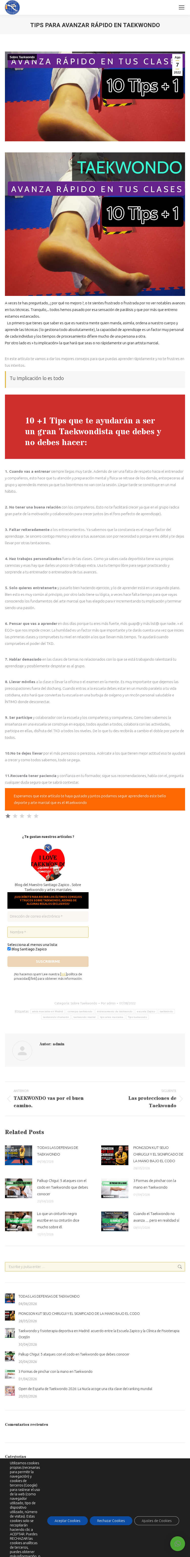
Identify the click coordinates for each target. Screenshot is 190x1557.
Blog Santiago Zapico (29, 949)
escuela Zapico (146, 1011)
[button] (177, 1543)
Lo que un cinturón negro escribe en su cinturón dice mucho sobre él (58, 1220)
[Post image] (18, 1155)
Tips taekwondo (137, 1017)
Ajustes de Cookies (157, 1521)
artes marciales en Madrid (47, 1011)
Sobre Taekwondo (22, 57)
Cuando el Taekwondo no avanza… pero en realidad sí (156, 1217)
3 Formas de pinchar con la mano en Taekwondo (154, 1183)
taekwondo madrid (84, 1017)
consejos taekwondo (80, 1011)
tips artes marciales (111, 1017)
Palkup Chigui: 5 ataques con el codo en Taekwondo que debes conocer (62, 1187)
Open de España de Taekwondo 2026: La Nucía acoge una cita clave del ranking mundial (85, 1389)
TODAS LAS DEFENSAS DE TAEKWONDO (57, 1150)
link (63, 974)
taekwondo (166, 1011)
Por (108, 1003)
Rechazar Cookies (111, 1521)
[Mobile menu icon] (181, 7)
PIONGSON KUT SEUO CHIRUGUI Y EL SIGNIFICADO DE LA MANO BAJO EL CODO (158, 1154)
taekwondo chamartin (56, 1017)
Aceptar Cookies (67, 1521)
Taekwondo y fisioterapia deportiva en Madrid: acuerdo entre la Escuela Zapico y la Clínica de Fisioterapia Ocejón (99, 1334)
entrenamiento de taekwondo (115, 1011)
